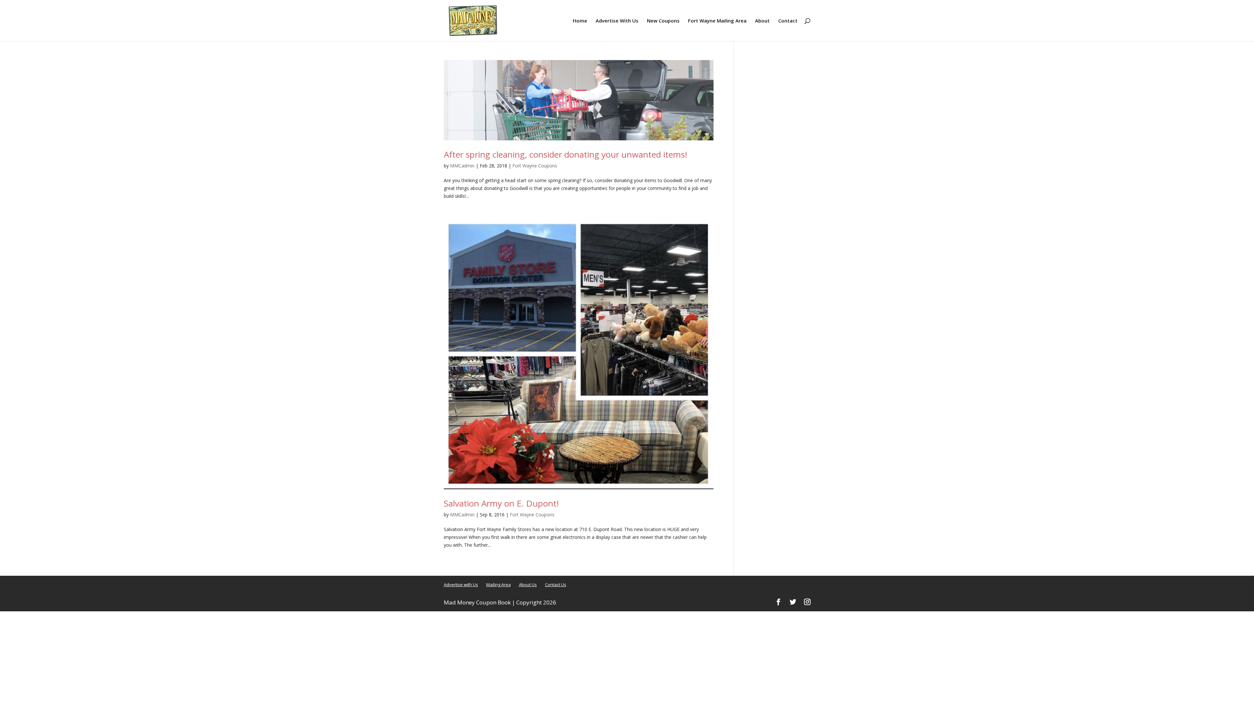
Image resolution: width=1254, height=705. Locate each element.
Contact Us (555, 585)
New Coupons (663, 21)
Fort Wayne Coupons (534, 166)
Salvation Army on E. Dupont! (501, 503)
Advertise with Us (461, 585)
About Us (528, 585)
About (762, 21)
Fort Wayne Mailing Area (717, 21)
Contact (787, 21)
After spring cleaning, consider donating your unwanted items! (565, 154)
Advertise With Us (617, 21)
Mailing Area (498, 585)
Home (580, 21)
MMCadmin (462, 166)
